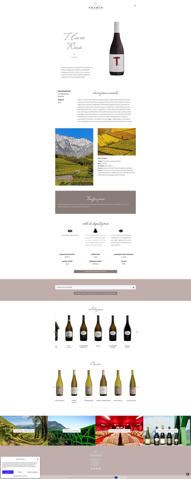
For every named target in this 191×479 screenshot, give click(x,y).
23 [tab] (121, 407)
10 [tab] (106, 351)
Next (137, 332)
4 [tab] (93, 351)
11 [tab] (94, 407)
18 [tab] (109, 407)
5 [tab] (95, 351)
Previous (54, 332)
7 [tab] (99, 351)
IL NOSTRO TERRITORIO (24, 431)
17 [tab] (107, 407)
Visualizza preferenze (32, 472)
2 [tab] (88, 351)
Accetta (8, 472)
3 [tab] (90, 351)
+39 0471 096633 (95, 463)
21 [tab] (116, 407)
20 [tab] (114, 407)
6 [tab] (97, 351)
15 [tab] (103, 407)
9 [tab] (104, 351)
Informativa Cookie (17, 475)
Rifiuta (20, 472)
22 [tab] (118, 407)
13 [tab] (98, 407)
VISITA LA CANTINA (71, 431)
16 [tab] (105, 407)
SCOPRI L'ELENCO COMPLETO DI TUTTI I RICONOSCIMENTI (95, 293)
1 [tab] (86, 351)
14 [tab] (100, 407)
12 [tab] (96, 407)
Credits (107, 477)
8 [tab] (102, 351)
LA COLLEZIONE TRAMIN (119, 431)
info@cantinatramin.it (95, 465)
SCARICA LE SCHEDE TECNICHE (95, 271)
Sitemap (112, 477)
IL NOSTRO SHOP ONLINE (167, 431)
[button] (37, 459)
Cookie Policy (102, 477)
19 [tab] (112, 407)
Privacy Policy (24, 475)
